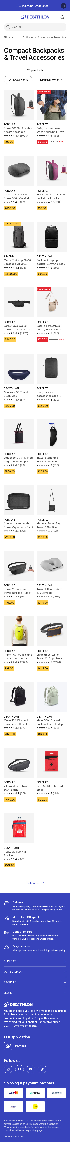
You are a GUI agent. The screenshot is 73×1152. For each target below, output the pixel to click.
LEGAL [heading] (8, 992)
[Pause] (63, 6)
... (20, 36)
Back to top (33, 882)
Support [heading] (10, 961)
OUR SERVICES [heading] (13, 971)
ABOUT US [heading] (10, 982)
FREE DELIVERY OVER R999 (32, 5)
